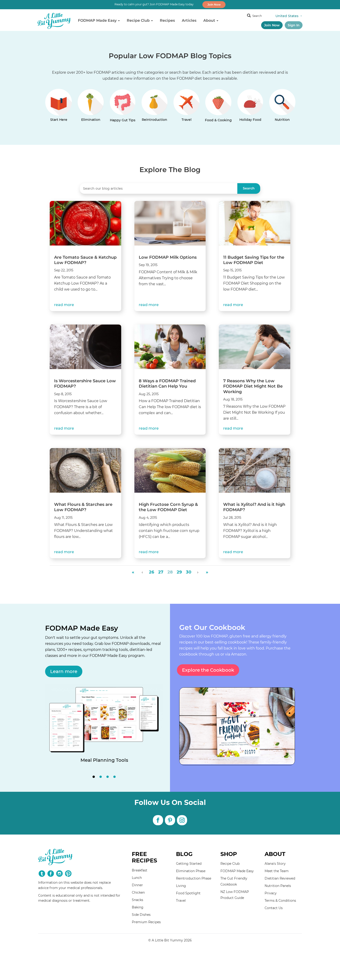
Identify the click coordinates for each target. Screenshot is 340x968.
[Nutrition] (282, 107)
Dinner (137, 885)
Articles (189, 20)
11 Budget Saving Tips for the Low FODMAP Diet (253, 260)
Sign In (294, 25)
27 (160, 572)
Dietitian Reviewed (280, 878)
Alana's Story (275, 864)
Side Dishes (141, 915)
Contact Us (274, 908)
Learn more (63, 671)
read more (64, 305)
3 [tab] (107, 777)
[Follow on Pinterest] (170, 820)
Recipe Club (139, 20)
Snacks (137, 900)
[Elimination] (90, 107)
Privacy (271, 893)
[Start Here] (58, 107)
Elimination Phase (190, 871)
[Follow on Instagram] (182, 820)
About (209, 20)
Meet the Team (277, 871)
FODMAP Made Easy (97, 20)
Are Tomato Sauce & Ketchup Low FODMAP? (85, 260)
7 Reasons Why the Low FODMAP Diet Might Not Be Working (253, 386)
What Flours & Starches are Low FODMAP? (83, 507)
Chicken (138, 892)
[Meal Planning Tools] (104, 728)
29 (179, 572)
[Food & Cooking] (218, 107)
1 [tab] (94, 777)
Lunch (137, 878)
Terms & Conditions (280, 900)
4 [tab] (114, 777)
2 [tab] (100, 777)
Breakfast (139, 870)
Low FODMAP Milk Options (168, 257)
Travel (181, 900)
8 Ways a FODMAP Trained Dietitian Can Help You (167, 383)
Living (181, 886)
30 (188, 572)
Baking (137, 907)
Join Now (214, 4)
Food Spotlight (188, 893)
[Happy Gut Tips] (122, 107)
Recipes (167, 20)
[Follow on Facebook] (158, 820)
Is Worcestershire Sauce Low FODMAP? (85, 383)
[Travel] (186, 107)
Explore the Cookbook (208, 670)
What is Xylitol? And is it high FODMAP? (254, 507)
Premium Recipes (146, 922)
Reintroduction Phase (193, 878)
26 (151, 572)
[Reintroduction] (154, 107)
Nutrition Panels (278, 886)
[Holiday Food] (250, 107)
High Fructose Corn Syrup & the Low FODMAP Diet (168, 507)
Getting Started (188, 864)
